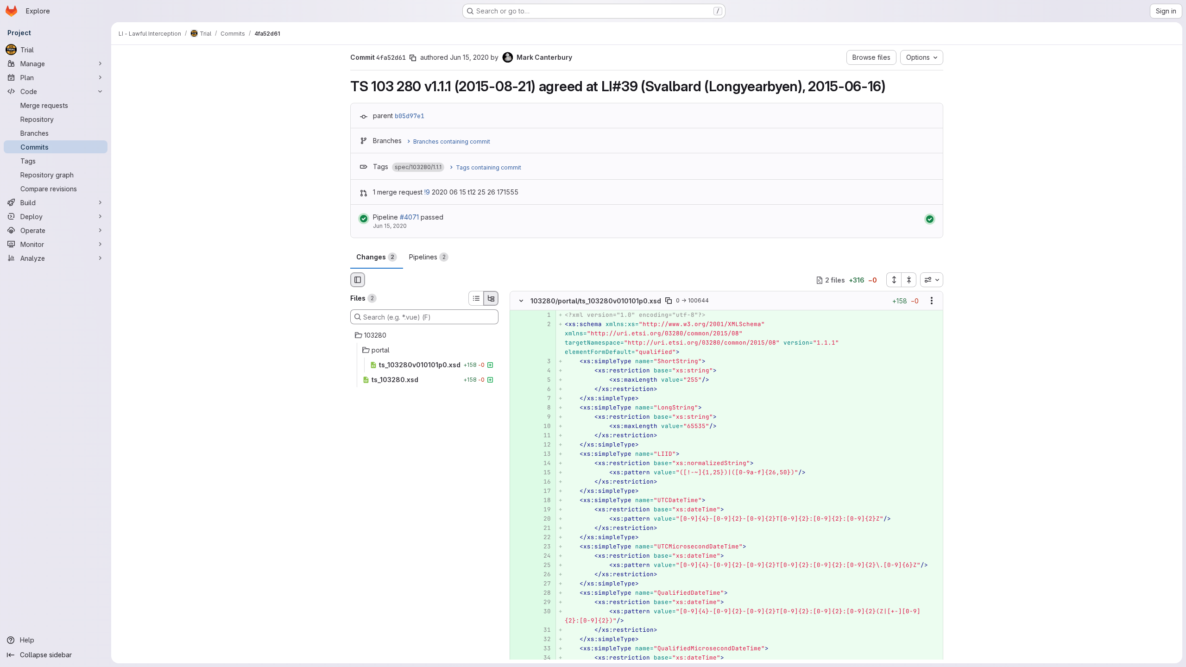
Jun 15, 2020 (469, 57)
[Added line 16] (543, 482)
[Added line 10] (543, 426)
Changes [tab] (375, 257)
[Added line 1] (543, 315)
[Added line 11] (543, 435)
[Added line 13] (543, 454)
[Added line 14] (543, 463)
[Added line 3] (543, 361)
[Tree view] (491, 298)
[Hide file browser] (357, 279)
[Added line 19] (543, 510)
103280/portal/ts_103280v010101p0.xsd (595, 301)
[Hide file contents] (521, 301)
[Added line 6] (543, 389)
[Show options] (931, 301)
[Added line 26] (543, 574)
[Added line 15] (543, 473)
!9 (427, 192)
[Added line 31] (543, 630)
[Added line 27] (543, 584)
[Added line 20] (543, 519)
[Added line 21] (543, 528)
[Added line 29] (543, 602)
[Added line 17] (543, 491)
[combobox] (931, 279)
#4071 (409, 217)
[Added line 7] (543, 398)
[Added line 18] (543, 500)
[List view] (475, 298)
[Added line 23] (543, 547)
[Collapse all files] (909, 279)
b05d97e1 (409, 116)
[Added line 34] (543, 658)
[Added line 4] (543, 371)
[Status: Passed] (363, 218)
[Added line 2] (543, 324)
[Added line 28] (543, 593)
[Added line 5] (543, 380)
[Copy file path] (668, 301)
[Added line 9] (543, 417)
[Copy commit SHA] (412, 57)
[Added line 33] (543, 649)
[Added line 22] (543, 537)
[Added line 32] (543, 639)
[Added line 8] (543, 408)
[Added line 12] (543, 445)
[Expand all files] (893, 279)
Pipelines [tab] (427, 257)
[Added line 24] (543, 556)
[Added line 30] (543, 612)
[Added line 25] (543, 565)
